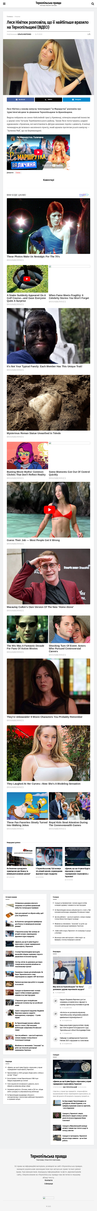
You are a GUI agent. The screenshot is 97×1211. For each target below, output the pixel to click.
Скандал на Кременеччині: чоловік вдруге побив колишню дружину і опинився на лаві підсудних (27, 993)
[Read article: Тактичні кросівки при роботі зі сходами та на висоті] (10, 984)
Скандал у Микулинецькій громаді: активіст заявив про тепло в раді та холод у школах (75, 1128)
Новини (17, 16)
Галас (18, 173)
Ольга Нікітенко (24, 34)
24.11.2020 (38, 34)
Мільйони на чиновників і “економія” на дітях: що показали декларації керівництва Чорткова (29, 1048)
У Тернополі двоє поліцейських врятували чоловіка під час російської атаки (29, 1003)
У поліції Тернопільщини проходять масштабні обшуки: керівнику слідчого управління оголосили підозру (29, 954)
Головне (12, 863)
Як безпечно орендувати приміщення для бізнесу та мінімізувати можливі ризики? (18, 871)
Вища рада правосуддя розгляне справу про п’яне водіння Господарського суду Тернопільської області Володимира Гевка (75, 1027)
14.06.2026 (11, 877)
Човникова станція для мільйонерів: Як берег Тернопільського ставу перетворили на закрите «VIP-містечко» (29, 974)
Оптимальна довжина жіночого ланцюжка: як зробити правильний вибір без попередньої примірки (27, 905)
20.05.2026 (69, 880)
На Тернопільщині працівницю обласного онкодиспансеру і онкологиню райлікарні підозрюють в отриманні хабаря (25, 1097)
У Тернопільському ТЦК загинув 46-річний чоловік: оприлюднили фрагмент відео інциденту (49, 871)
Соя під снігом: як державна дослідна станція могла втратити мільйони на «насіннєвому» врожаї (28, 964)
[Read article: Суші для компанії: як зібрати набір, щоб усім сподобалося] (10, 915)
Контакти (48, 1180)
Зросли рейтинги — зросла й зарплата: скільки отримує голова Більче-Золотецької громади (29, 1037)
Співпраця (48, 1184)
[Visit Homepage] (48, 3)
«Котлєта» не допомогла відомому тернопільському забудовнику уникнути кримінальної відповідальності (74, 1014)
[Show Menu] (4, 4)
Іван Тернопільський (70, 1087)
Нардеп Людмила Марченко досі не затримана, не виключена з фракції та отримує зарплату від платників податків (74, 1002)
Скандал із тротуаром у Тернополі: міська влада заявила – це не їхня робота (74, 1138)
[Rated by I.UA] (48, 1198)
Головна (10, 16)
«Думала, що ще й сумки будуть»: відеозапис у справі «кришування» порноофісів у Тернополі (27, 944)
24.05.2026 (40, 877)
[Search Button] (92, 4)
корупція (70, 863)
